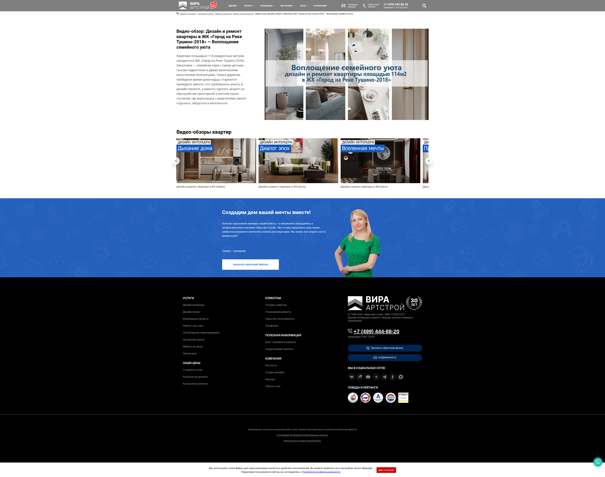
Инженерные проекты (196, 318)
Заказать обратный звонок (387, 348)
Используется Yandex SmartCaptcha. (302, 441)
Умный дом (266, 6)
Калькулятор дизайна (195, 376)
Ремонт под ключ (193, 325)
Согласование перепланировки (201, 332)
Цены (302, 6)
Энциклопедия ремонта (279, 349)
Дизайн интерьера (194, 304)
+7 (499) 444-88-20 (396, 4)
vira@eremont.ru (387, 357)
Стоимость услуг (193, 369)
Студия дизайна (274, 372)
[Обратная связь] (597, 462)
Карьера (270, 379)
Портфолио (286, 6)
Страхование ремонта (278, 311)
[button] (176, 161)
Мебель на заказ (193, 346)
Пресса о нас (272, 386)
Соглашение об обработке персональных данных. (302, 435)
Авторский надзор (194, 339)
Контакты (271, 365)
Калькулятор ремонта (195, 383)
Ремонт (248, 6)
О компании (319, 6)
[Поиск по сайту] (424, 6)
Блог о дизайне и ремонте (280, 342)
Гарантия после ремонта (279, 318)
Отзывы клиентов (275, 304)
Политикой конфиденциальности (321, 472)
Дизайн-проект (192, 311)
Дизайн (232, 6)
